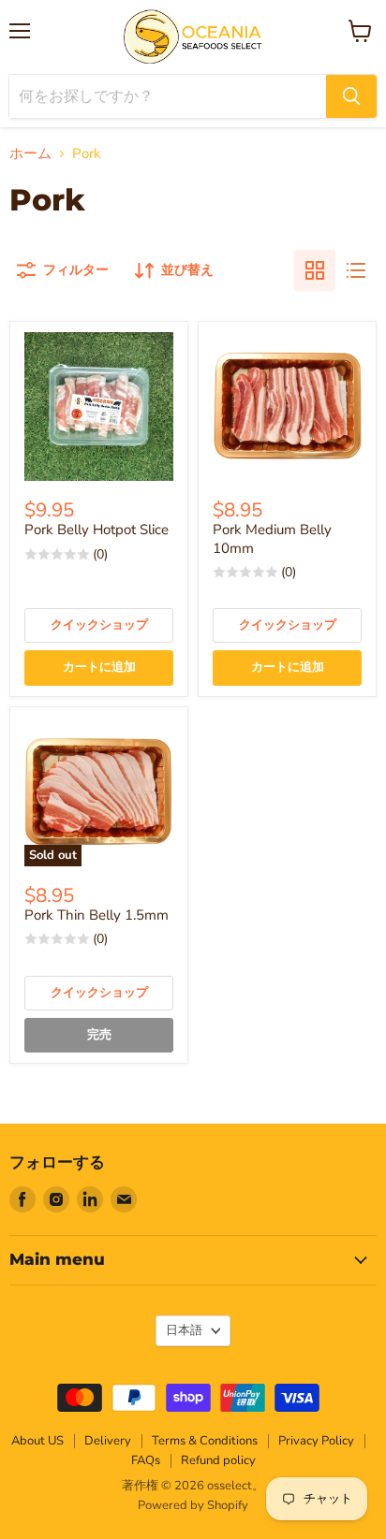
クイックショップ (99, 625)
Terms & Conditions (205, 1440)
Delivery (107, 1440)
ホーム (30, 154)
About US (37, 1440)
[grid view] (314, 270)
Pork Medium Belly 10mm (272, 539)
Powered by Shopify (193, 1505)
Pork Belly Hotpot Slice (96, 529)
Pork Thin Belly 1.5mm (96, 915)
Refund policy (218, 1460)
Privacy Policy (316, 1440)
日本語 (184, 1330)
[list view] (356, 270)
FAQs (145, 1460)
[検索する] (351, 96)
